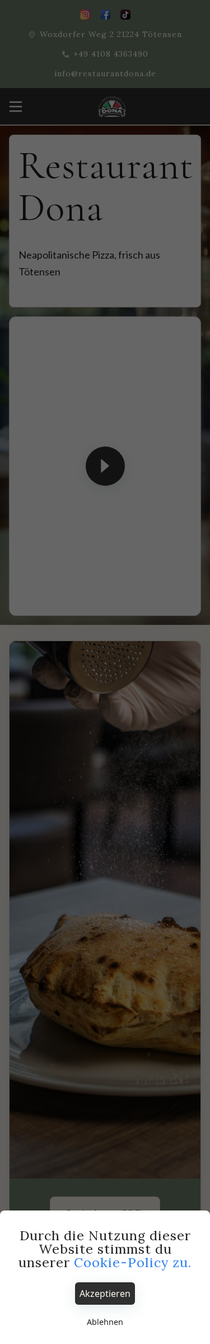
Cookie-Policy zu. (133, 1262)
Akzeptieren (105, 1293)
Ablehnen (105, 1322)
